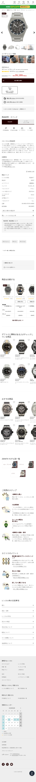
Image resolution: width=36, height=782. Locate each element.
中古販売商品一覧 (22, 698)
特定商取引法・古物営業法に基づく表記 (12, 747)
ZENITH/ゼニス (5, 67)
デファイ (23, 10)
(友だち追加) (15, 102)
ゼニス (18, 10)
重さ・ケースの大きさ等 (9, 215)
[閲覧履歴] (23, 2)
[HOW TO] (14, 2)
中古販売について (6, 698)
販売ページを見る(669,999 (10, 92)
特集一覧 (4, 667)
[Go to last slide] (2, 32)
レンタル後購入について (8, 688)
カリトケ (4, 10)
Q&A (3, 674)
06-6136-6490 (15, 755)
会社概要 (4, 742)
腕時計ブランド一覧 (11, 10)
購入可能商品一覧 (22, 688)
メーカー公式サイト (10, 267)
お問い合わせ (5, 754)
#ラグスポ (22, 241)
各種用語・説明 (31, 171)
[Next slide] (34, 32)
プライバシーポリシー (7, 750)
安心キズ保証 (21, 674)
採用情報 (4, 744)
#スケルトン (6, 241)
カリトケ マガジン (6, 680)
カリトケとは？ (6, 664)
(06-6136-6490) (15, 98)
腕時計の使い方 (8, 263)
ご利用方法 (21, 669)
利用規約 (4, 677)
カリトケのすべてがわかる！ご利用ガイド (15, 109)
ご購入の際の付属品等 (8, 210)
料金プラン (4, 669)
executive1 (5, 75)
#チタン (15, 241)
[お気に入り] (19, 2)
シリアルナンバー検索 (23, 677)
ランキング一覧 (22, 667)
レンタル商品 (21, 664)
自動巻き (31, 183)
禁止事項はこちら (10, 166)
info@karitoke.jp (15, 753)
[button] (5, 47)
